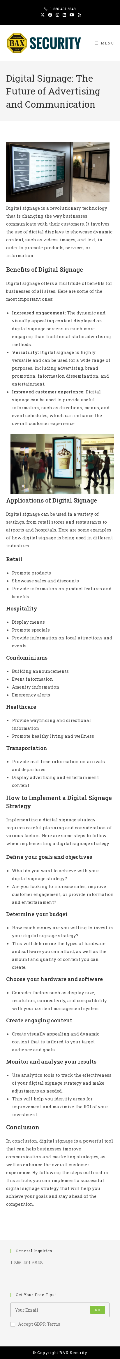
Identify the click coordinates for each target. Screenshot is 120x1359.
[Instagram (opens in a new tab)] (57, 15)
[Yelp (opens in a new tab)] (78, 15)
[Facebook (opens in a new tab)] (50, 15)
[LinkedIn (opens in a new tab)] (64, 15)
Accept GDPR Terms (39, 1324)
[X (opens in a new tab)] (42, 15)
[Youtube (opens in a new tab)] (72, 15)
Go (97, 1310)
